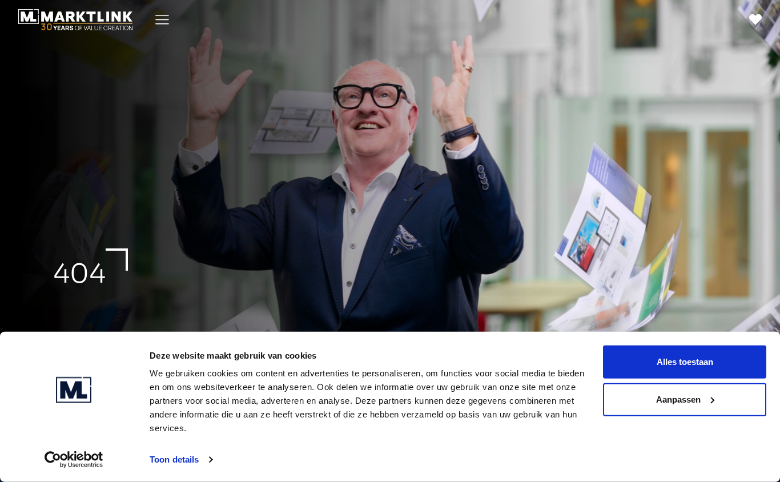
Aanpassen (678, 399)
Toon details (174, 459)
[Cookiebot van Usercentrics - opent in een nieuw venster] (74, 459)
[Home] (75, 19)
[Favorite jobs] (755, 19)
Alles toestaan (685, 362)
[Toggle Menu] (162, 20)
